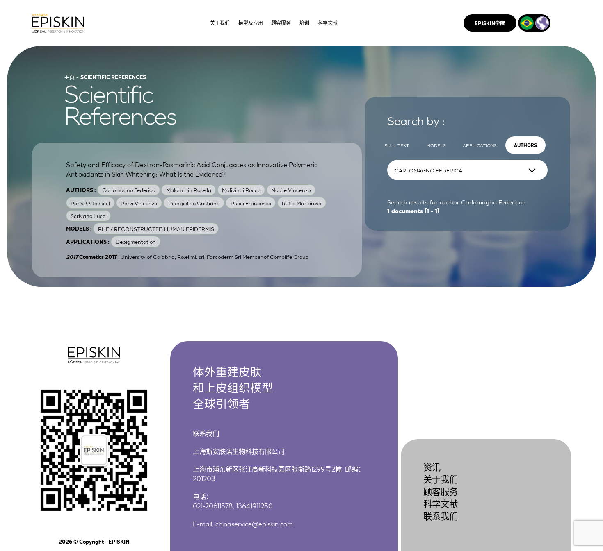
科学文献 (440, 503)
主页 (69, 76)
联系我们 (440, 515)
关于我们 (440, 478)
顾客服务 (440, 491)
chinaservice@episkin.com (254, 523)
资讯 (432, 466)
